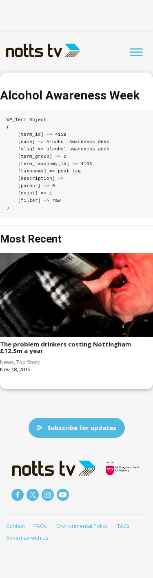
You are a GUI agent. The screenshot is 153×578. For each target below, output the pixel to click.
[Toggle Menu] (136, 52)
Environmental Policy (82, 525)
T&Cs (123, 525)
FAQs (40, 525)
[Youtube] (63, 495)
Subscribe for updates (81, 428)
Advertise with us (27, 537)
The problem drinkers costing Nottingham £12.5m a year (65, 347)
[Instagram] (48, 495)
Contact (15, 525)
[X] (33, 495)
